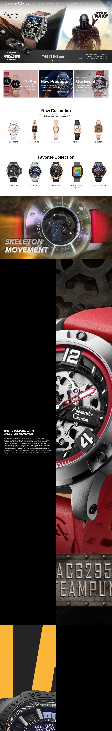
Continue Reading (31, 89)
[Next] (109, 31)
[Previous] (3, 31)
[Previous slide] (5, 130)
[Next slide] (22, 130)
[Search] (108, 3)
